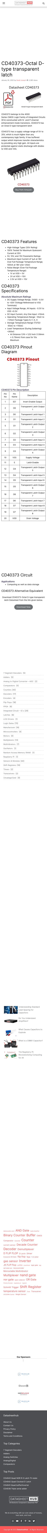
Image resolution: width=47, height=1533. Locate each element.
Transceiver (36, 1291)
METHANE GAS (7, 1268)
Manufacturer (9, 727)
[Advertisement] (23, 32)
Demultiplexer (26, 1249)
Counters (7, 690)
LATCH (19, 1265)
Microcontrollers (10, 731)
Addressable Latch (8, 1231)
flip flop (22, 1256)
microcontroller (18, 1268)
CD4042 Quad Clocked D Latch (17, 1481)
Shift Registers (9, 765)
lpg (40, 1265)
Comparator (8, 1241)
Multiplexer (11, 1275)
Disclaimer (7, 1432)
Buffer (31, 1235)
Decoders (7, 694)
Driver (29, 1253)
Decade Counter (27, 1244)
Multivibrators (9, 744)
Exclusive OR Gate (9, 1257)
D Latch (22, 1253)
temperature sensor (14, 1291)
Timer (28, 1291)
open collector (20, 1280)
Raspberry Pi (8, 757)
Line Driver (27, 1265)
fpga (28, 1257)
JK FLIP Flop (9, 1265)
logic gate (34, 1265)
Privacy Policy (9, 1429)
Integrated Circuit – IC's (13, 711)
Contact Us (8, 1425)
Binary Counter (14, 1235)
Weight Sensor (21, 1294)
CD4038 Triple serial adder (15, 1488)
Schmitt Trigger (11, 1287)
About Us (7, 1422)
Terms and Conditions (12, 1436)
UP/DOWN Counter (8, 1294)
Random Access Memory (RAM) (17, 752)
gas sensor (10, 1261)
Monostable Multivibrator (15, 1271)
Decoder (9, 1249)
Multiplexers (8, 740)
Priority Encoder (8, 1283)
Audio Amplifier (34, 1231)
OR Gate (31, 1279)
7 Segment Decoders (12, 673)
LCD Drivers (8, 719)
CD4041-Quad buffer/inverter (16, 1485)
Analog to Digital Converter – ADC (18, 681)
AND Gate (22, 1230)
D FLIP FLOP (10, 1253)
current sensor (9, 1245)
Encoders (7, 698)
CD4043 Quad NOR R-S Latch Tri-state (20, 1478)
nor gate (8, 1279)
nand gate (28, 1275)
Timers (6, 769)
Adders (6, 677)
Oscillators (8, 748)
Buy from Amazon (23, 190)
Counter (27, 1240)
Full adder (35, 1257)
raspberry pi (17, 1283)
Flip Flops (7, 702)
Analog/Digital (9, 1460)
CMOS (39, 1236)
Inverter (25, 1261)
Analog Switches (10, 1457)
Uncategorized (9, 778)
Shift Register (30, 1287)
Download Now (24, 607)
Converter (17, 1241)
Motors (6, 736)
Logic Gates (8, 723)
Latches (6, 715)
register (24, 1283)
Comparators (9, 685)
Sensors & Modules (11, 761)
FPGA (5, 706)
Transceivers (8, 773)
